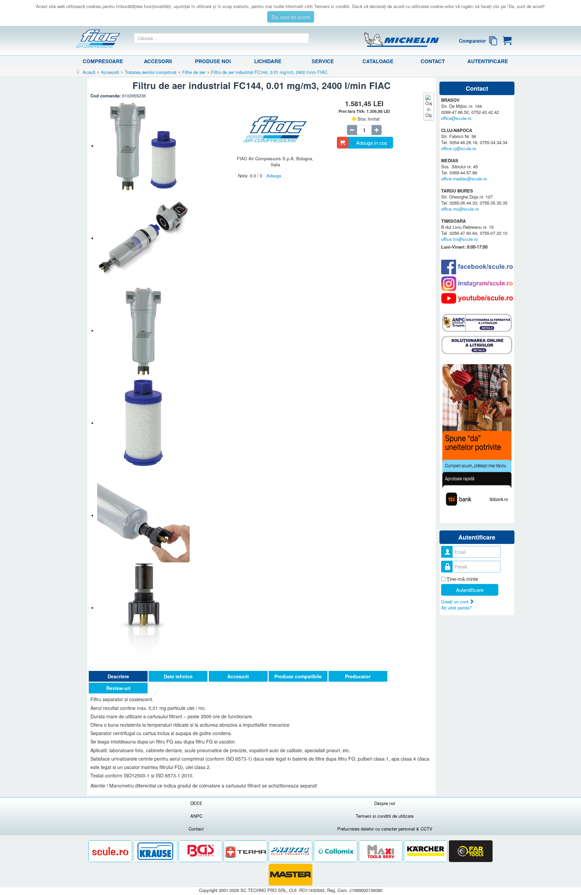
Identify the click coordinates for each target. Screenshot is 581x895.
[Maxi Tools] (381, 851)
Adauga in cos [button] (371, 142)
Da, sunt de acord (291, 16)
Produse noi (213, 61)
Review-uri (118, 688)
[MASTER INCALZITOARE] (290, 874)
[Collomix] (336, 851)
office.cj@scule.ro (458, 148)
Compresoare (103, 61)
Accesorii (158, 61)
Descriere (118, 676)
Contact (433, 61)
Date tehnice (178, 676)
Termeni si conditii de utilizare (385, 816)
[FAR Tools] (471, 851)
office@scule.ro (456, 118)
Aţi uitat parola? (456, 607)
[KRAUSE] (156, 851)
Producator (358, 676)
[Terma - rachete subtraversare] (246, 851)
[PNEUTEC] (291, 851)
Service (323, 61)
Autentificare (487, 61)
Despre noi (384, 803)
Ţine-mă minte (462, 579)
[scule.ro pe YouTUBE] (477, 298)
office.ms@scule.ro (460, 209)
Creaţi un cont (455, 601)
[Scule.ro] (110, 851)
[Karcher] (426, 851)
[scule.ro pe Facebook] (477, 266)
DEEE (196, 803)
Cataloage (377, 61)
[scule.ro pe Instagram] (477, 283)
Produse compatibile (298, 676)
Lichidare (267, 61)
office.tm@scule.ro (459, 239)
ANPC (196, 816)
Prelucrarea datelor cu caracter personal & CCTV (384, 828)
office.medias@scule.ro (464, 178)
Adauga (273, 175)
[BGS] (201, 851)
